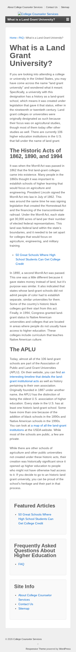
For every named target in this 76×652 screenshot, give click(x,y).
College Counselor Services (27, 639)
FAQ (21, 37)
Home (13, 37)
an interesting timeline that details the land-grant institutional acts (37, 376)
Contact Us (52, 7)
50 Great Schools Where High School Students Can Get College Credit (38, 259)
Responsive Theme (36, 649)
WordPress (65, 649)
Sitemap (65, 7)
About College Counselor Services (25, 7)
